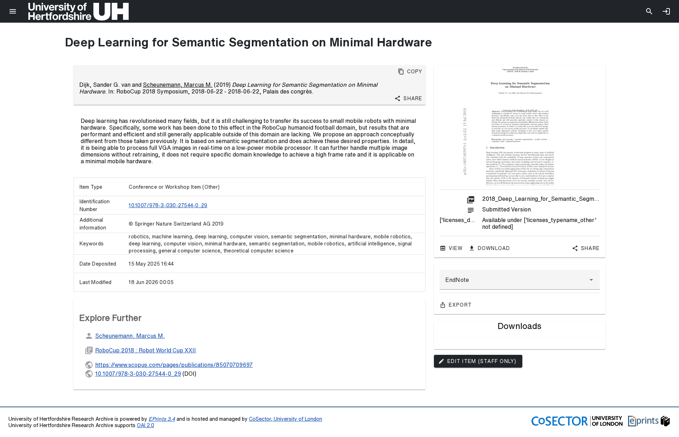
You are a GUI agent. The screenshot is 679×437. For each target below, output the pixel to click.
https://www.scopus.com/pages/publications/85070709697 (174, 365)
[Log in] (666, 11)
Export (460, 304)
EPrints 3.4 (162, 418)
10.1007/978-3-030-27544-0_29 (168, 205)
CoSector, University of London (285, 418)
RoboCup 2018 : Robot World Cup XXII (145, 350)
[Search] (649, 11)
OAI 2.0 (145, 425)
